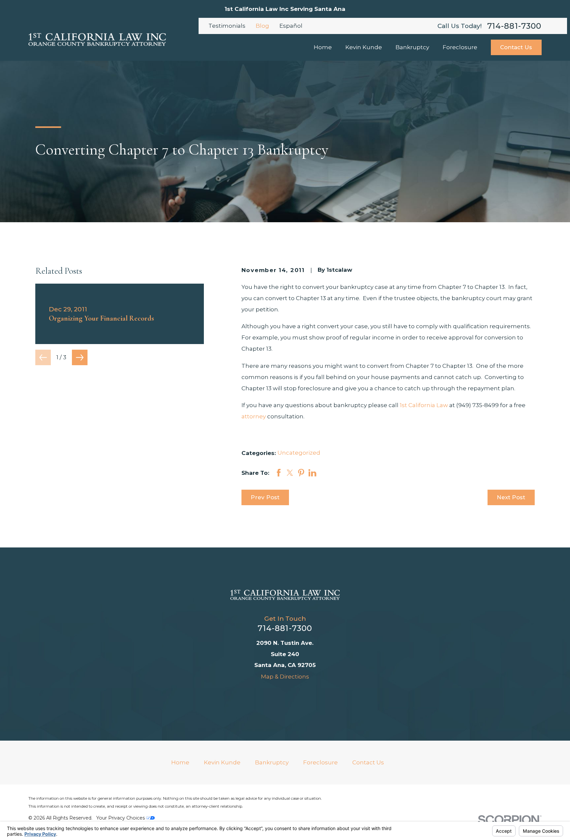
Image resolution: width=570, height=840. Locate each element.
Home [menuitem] (323, 47)
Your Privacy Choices (121, 818)
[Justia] (276, 695)
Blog (262, 25)
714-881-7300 (514, 26)
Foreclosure (320, 762)
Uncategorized (298, 452)
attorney (254, 416)
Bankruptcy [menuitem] (412, 47)
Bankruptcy (272, 762)
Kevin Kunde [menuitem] (363, 47)
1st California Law (424, 405)
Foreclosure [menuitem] (460, 47)
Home (180, 762)
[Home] (97, 39)
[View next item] (79, 357)
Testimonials (226, 25)
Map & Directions (285, 676)
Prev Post (265, 497)
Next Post (511, 497)
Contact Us (516, 47)
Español (290, 25)
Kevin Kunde (222, 762)
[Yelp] (294, 695)
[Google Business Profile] (311, 695)
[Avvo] (259, 695)
